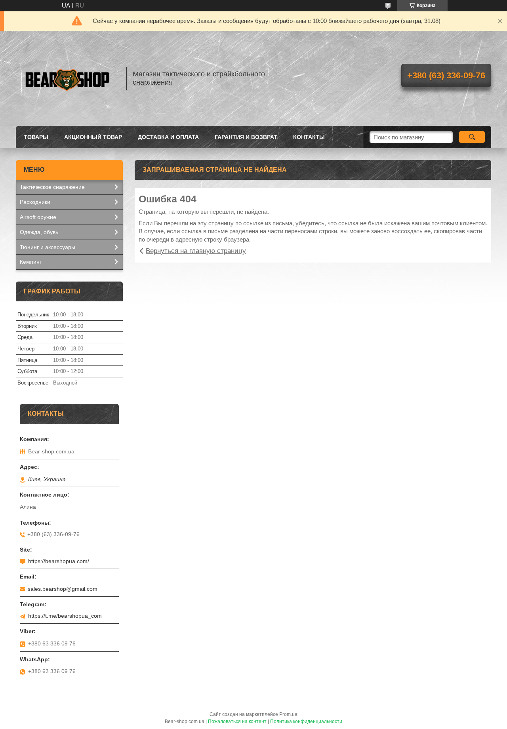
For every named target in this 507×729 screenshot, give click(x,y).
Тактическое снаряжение (52, 187)
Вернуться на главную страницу (196, 251)
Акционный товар (93, 137)
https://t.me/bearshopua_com (65, 616)
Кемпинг (31, 262)
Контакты (309, 137)
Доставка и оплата (168, 137)
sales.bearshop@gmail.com (62, 589)
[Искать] (472, 137)
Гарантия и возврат (246, 137)
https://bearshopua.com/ (58, 561)
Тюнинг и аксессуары (47, 247)
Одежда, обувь (39, 232)
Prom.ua (288, 714)
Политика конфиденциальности (306, 721)
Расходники (35, 202)
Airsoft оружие (38, 217)
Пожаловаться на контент (237, 721)
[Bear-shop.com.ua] (67, 78)
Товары (36, 137)
